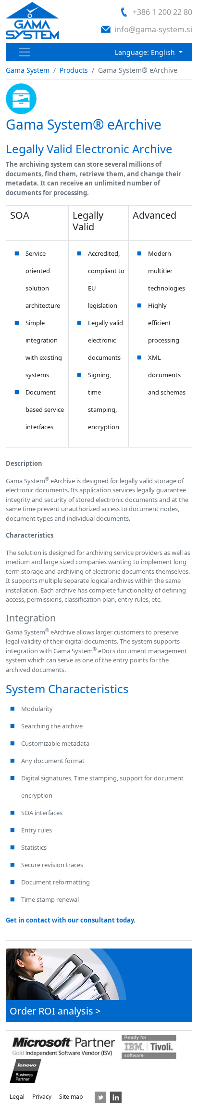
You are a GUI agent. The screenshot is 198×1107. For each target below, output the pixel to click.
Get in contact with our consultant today (70, 920)
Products (74, 70)
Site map (71, 1097)
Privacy (41, 1097)
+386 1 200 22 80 (162, 12)
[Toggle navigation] (24, 52)
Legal (17, 1097)
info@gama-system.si (153, 29)
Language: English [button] (146, 52)
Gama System (28, 70)
